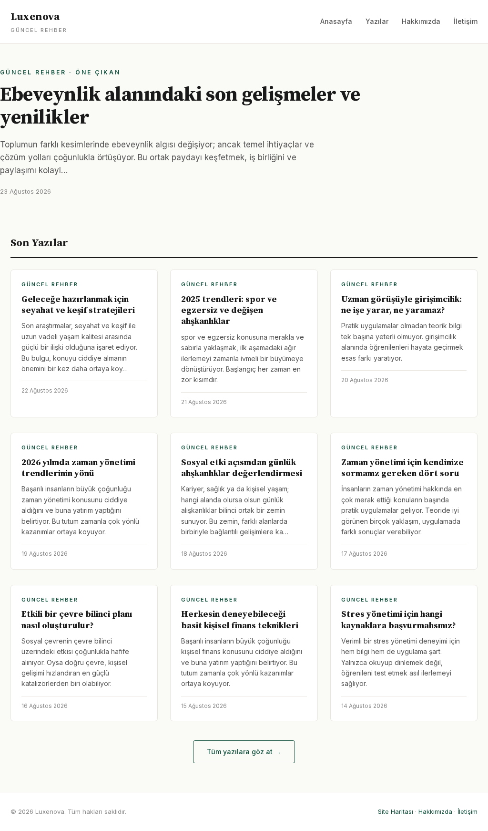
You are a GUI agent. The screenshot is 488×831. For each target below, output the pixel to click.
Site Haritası (395, 811)
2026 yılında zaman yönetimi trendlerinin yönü (78, 468)
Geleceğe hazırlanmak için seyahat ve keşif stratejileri (78, 305)
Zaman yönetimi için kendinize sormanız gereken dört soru (402, 468)
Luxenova (38, 21)
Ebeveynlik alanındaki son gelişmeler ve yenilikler (180, 106)
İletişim (466, 21)
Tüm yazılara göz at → (244, 752)
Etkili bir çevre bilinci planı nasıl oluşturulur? (76, 620)
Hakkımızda (421, 21)
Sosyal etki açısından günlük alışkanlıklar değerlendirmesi (241, 468)
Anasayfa (336, 21)
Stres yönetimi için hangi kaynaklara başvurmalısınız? (398, 620)
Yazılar (377, 21)
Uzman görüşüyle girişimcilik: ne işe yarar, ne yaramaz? (401, 305)
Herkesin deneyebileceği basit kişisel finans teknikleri (239, 620)
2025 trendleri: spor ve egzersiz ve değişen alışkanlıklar (229, 310)
